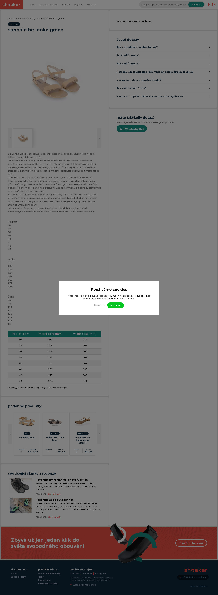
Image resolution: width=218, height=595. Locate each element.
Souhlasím (115, 305)
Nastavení (99, 305)
